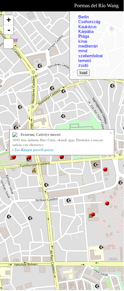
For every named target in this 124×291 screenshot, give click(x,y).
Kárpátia (86, 31)
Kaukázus (87, 26)
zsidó (83, 65)
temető (84, 60)
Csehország (89, 21)
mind (82, 50)
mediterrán (88, 46)
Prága (83, 36)
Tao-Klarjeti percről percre (34, 149)
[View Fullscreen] (8, 43)
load (83, 72)
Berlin (83, 17)
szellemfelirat (90, 56)
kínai (82, 41)
